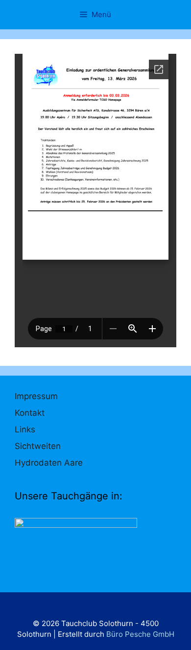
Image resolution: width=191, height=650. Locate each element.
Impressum (36, 396)
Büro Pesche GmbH (140, 634)
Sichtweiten (38, 446)
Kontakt (30, 413)
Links (25, 429)
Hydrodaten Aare (49, 463)
